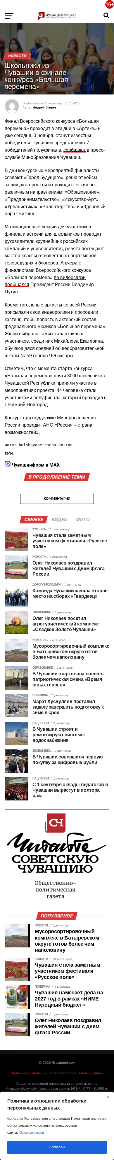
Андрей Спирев (44, 107)
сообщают (74, 150)
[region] (57, 1126)
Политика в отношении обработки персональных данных (57, 1073)
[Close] (107, 1096)
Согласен (57, 1147)
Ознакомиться (31, 1133)
